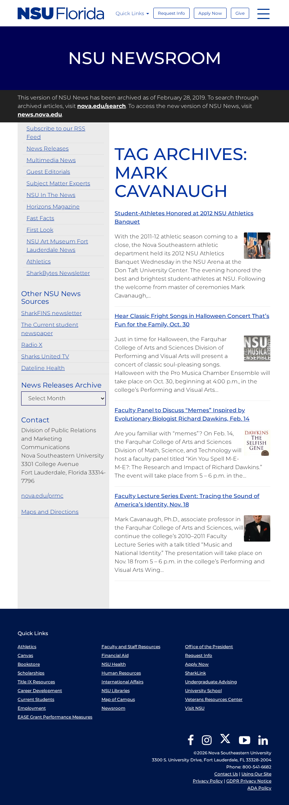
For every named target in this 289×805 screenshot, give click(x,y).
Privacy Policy (208, 781)
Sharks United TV (45, 356)
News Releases (47, 148)
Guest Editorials (48, 171)
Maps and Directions (50, 512)
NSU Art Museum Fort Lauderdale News (57, 245)
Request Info (171, 13)
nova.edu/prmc (42, 495)
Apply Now (210, 13)
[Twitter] (225, 742)
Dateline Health (43, 368)
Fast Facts (40, 218)
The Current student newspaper (49, 329)
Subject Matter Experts (58, 183)
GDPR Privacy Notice (248, 781)
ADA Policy (259, 788)
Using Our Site (256, 774)
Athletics (38, 261)
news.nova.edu (40, 114)
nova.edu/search (101, 106)
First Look (39, 229)
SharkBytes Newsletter (58, 273)
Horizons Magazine (53, 206)
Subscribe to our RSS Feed (55, 132)
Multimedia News (51, 160)
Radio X (31, 344)
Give (240, 13)
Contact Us (226, 774)
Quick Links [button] (131, 13)
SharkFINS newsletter (51, 313)
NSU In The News (50, 195)
